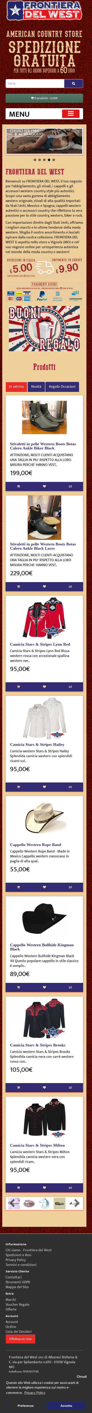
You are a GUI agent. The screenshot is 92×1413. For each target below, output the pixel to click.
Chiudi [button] (82, 1376)
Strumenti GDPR (18, 1282)
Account (12, 1322)
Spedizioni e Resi (18, 1255)
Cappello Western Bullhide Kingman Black (42, 947)
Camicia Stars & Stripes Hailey (37, 744)
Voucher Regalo (17, 1305)
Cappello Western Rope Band (35, 844)
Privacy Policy (16, 1260)
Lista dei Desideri (19, 1332)
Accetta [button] (66, 1405)
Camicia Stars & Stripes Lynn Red (40, 644)
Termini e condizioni (21, 1265)
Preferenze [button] (26, 1405)
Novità (36, 387)
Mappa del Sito (17, 1287)
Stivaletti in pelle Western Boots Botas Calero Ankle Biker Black (43, 446)
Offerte (11, 1310)
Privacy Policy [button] (34, 1393)
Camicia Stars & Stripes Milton (37, 1145)
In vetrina (16, 387)
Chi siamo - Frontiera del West (29, 1250)
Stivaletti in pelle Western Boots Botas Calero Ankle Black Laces (43, 546)
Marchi (11, 1300)
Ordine (11, 1327)
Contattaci (14, 1277)
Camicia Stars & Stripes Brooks (37, 1045)
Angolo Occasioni (62, 387)
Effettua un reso (20, 1339)
